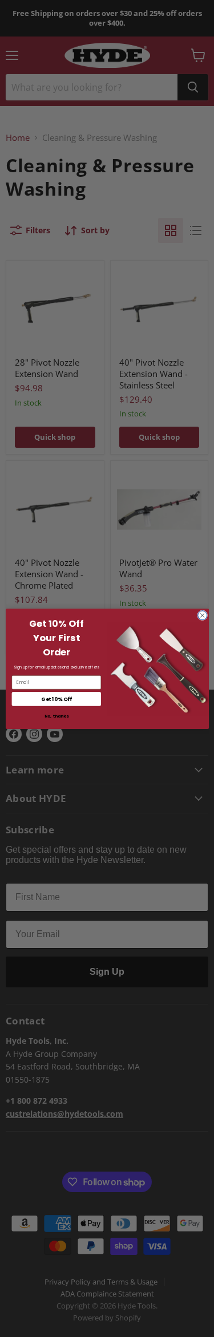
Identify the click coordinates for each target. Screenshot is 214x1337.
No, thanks (56, 716)
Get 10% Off (56, 698)
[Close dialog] (202, 614)
